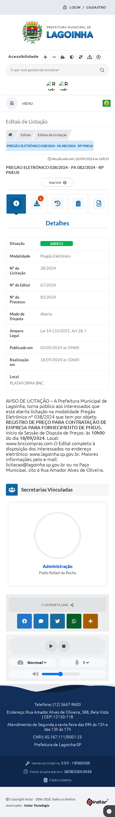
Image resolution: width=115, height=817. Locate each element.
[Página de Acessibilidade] (98, 57)
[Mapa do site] (89, 57)
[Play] (51, 646)
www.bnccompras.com (29, 443)
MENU (27, 103)
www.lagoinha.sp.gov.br (54, 454)
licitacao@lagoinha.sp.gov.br (35, 464)
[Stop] (64, 646)
